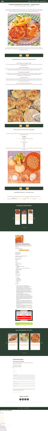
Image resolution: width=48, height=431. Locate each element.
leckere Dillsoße (38, 198)
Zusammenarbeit (43, 1)
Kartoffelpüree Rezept (28, 306)
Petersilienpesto (30, 198)
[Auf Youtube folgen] (23, 399)
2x (16, 262)
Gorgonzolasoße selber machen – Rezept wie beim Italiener (24, 345)
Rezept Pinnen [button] (27, 250)
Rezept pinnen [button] (27, 55)
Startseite (29, 1)
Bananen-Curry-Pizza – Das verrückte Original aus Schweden (35, 345)
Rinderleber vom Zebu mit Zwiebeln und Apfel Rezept (30, 217)
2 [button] (23, 227)
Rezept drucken (22, 250)
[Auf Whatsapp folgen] (25, 399)
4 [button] (24, 227)
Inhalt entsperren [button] (24, 316)
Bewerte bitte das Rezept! (17, 365)
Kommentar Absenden (17, 392)
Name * (1, 424)
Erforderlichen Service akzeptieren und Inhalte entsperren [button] (24, 318)
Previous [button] (13, 218)
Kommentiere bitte (26, 323)
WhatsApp (24, 325)
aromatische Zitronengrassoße (22, 198)
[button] (15, 247)
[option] (17, 217)
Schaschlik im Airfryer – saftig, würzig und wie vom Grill (24, 217)
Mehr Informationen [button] (24, 315)
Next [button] (34, 218)
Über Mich (37, 1)
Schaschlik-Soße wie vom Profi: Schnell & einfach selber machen (17, 218)
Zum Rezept (20, 55)
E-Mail (21, 325)
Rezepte (33, 1)
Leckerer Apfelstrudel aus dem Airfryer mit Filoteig (12, 345)
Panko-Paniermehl (18, 138)
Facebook (17, 325)
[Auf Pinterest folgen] (20, 399)
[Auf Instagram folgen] (28, 399)
